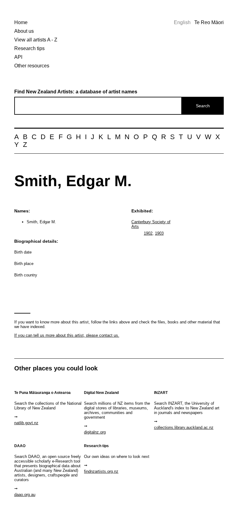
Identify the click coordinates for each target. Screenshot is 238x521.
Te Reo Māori (209, 22)
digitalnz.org (95, 432)
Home (21, 22)
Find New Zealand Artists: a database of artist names (75, 91)
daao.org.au (24, 494)
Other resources (31, 65)
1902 (148, 233)
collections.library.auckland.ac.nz (184, 427)
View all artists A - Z (35, 39)
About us (24, 31)
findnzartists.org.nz (101, 471)
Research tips (29, 48)
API (18, 57)
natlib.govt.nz (26, 423)
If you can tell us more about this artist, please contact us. (66, 335)
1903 (159, 233)
